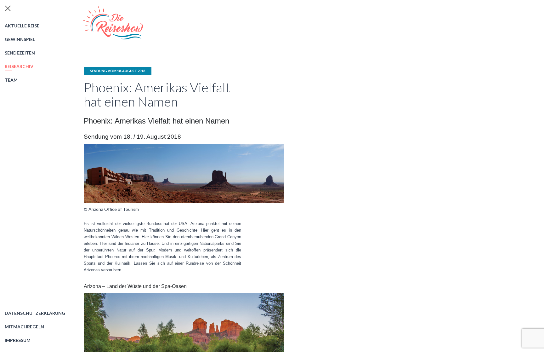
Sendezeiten (20, 52)
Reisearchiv (19, 66)
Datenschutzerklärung (35, 313)
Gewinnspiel (20, 39)
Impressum (18, 340)
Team (11, 80)
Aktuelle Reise (22, 25)
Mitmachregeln (24, 326)
